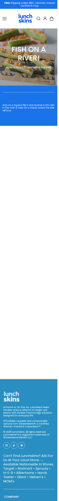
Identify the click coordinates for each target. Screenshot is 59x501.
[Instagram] (6, 445)
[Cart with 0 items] (51, 18)
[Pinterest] (21, 445)
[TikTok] (14, 445)
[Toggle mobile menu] (9, 18)
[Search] (38, 18)
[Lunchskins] (25, 18)
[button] (51, 18)
